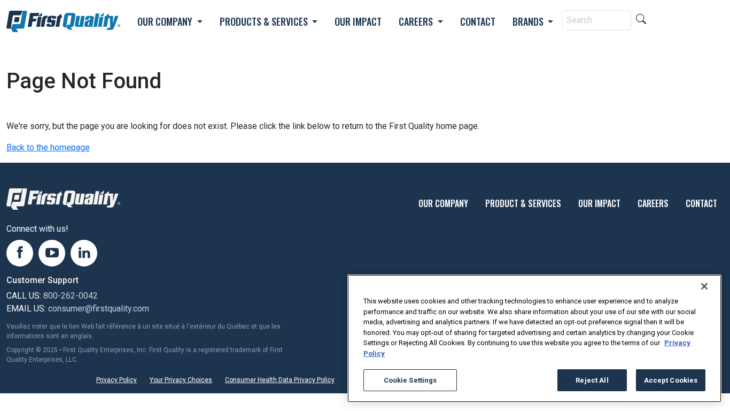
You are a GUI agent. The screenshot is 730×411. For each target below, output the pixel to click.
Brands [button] (529, 21)
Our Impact (358, 21)
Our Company (443, 203)
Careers (653, 203)
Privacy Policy (116, 380)
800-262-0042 (70, 296)
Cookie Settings (410, 380)
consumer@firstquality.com (98, 308)
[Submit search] (641, 20)
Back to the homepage (48, 147)
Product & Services (523, 203)
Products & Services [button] (265, 21)
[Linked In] (84, 253)
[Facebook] (19, 253)
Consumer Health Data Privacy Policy (280, 380)
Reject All (592, 380)
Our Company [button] (166, 21)
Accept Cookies (671, 380)
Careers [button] (417, 21)
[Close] (704, 286)
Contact (477, 21)
